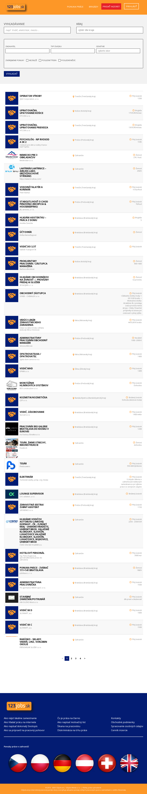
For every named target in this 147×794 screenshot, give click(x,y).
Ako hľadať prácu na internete (20, 722)
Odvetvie (100, 46)
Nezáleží (33, 60)
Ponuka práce (75, 6)
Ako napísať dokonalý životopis (20, 726)
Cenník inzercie (119, 730)
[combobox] (109, 30)
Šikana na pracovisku (68, 726)
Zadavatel (10, 46)
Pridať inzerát (111, 6)
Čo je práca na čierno (68, 718)
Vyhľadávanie (14, 24)
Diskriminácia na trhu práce (72, 730)
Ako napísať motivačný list (71, 722)
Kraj (79, 24)
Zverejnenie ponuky (14, 60)
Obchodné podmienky (123, 722)
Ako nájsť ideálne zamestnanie (20, 718)
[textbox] (110, 30)
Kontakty (116, 718)
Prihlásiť (131, 6)
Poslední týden (49, 60)
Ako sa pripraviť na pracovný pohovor (24, 730)
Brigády (93, 6)
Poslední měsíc (68, 60)
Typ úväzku (56, 46)
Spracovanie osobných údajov (127, 726)
